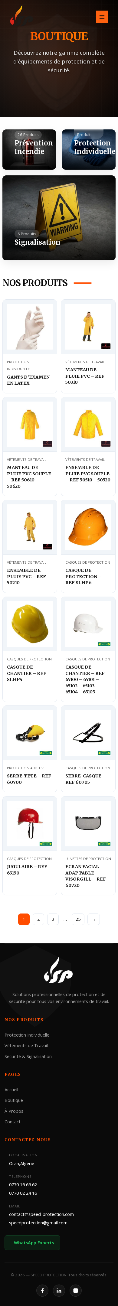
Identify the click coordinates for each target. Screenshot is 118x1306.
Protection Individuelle (27, 1035)
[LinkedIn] (59, 1291)
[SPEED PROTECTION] (22, 16)
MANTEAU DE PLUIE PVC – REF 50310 (84, 376)
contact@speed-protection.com (41, 1214)
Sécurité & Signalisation (28, 1056)
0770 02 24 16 (23, 1193)
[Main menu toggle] (102, 17)
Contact (13, 1122)
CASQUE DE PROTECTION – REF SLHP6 (83, 577)
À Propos (14, 1111)
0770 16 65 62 (23, 1184)
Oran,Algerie (21, 1163)
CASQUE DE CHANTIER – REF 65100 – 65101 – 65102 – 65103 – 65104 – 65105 (85, 679)
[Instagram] (76, 1291)
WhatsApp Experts (34, 1242)
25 (78, 919)
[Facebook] (42, 1291)
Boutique (14, 1100)
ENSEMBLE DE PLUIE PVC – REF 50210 (26, 577)
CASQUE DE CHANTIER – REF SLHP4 (26, 673)
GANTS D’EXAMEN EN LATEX (28, 380)
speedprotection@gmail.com (38, 1223)
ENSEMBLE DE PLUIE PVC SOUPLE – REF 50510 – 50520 (87, 474)
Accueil (11, 1089)
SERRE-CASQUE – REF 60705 (85, 779)
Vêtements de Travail (26, 1045)
